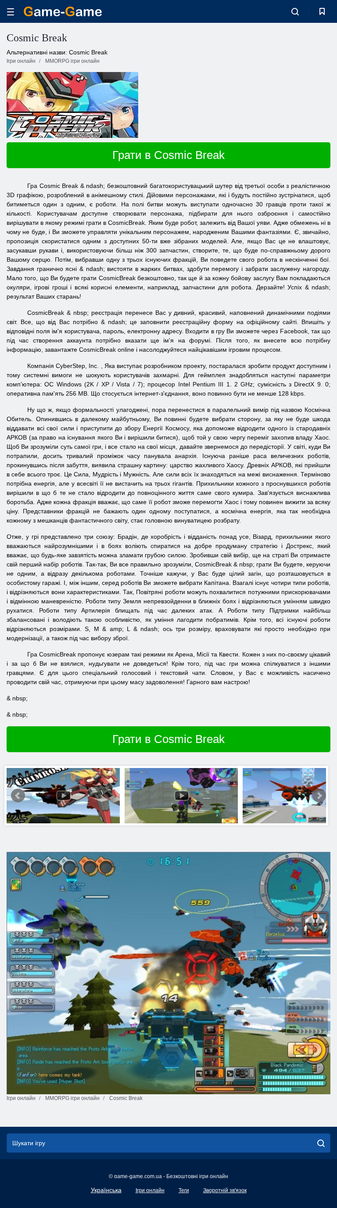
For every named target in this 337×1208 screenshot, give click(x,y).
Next (319, 796)
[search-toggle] (295, 11)
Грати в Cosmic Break (168, 155)
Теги (184, 1190)
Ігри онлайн (150, 1190)
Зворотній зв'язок (225, 1190)
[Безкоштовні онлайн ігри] (62, 11)
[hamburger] (10, 11)
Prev (18, 796)
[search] (321, 1143)
